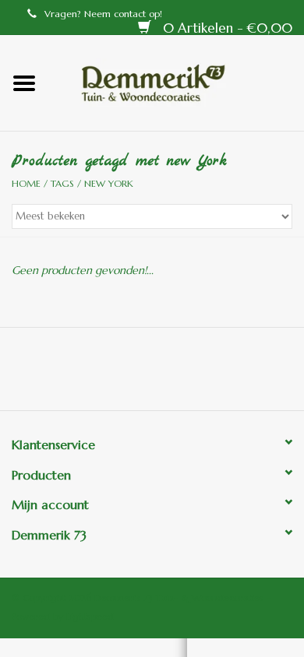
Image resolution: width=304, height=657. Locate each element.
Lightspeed (90, 616)
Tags (62, 183)
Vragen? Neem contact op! (103, 13)
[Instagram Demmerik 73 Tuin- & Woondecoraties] (236, 374)
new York (108, 183)
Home (26, 183)
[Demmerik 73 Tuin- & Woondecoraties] (176, 82)
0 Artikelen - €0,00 (225, 28)
